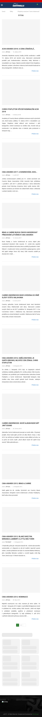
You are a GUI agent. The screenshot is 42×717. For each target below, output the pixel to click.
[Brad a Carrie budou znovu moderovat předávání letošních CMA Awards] (21, 215)
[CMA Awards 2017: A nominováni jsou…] (21, 155)
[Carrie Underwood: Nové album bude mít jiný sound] (21, 406)
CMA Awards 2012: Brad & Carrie (16, 483)
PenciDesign (35, 714)
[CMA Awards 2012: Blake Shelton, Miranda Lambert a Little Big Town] (21, 519)
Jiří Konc (7, 52)
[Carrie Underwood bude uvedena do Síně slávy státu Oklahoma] (21, 278)
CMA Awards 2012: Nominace (15, 597)
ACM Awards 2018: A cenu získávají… (18, 49)
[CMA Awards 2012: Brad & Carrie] (21, 466)
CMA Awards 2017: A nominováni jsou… (19, 172)
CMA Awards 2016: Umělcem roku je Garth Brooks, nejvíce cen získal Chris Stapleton (20, 360)
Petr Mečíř (8, 542)
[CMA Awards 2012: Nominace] (21, 580)
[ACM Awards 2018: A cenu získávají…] (21, 32)
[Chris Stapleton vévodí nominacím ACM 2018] (21, 92)
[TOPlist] (5, 702)
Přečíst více (35, 71)
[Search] (40, 5)
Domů (3, 11)
